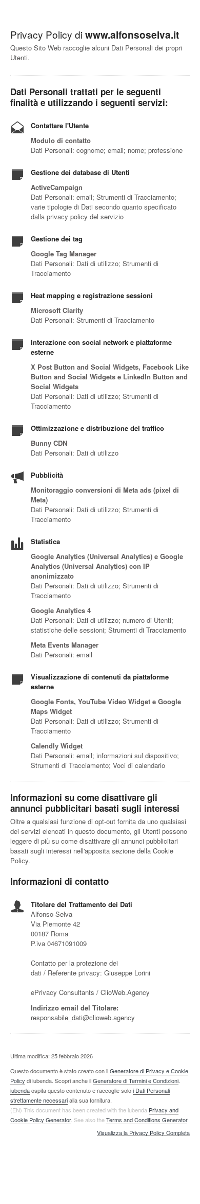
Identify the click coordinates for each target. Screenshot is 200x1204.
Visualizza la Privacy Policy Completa (143, 1133)
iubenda (20, 1090)
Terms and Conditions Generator (146, 1119)
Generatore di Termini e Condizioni (135, 1080)
